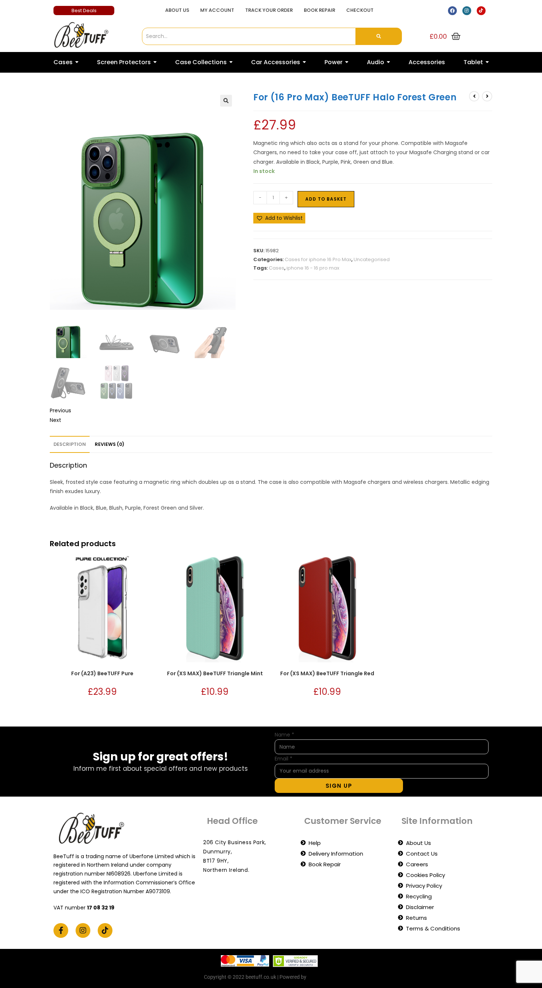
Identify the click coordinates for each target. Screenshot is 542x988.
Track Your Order (269, 10)
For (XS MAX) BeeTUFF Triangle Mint (215, 673)
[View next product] (487, 96)
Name (284, 734)
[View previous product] (474, 96)
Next (55, 420)
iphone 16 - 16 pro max (312, 267)
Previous (60, 410)
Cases (276, 267)
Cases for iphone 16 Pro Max (318, 259)
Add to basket (326, 199)
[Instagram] (466, 10)
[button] (226, 101)
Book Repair (319, 10)
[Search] (379, 36)
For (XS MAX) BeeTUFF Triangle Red (327, 673)
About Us (177, 10)
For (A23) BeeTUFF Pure (102, 673)
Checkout (360, 10)
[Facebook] (452, 10)
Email (283, 758)
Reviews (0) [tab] (109, 444)
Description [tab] (69, 444)
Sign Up (339, 786)
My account (217, 10)
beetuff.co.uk (323, 977)
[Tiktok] (481, 10)
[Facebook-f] (60, 930)
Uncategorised (372, 259)
